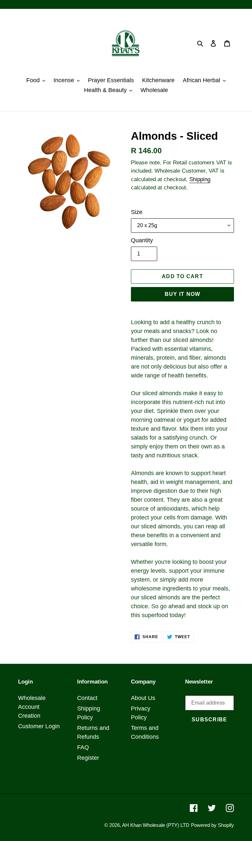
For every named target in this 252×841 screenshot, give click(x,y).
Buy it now (182, 294)
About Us (143, 698)
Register (88, 758)
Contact (87, 698)
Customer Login (39, 726)
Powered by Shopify (212, 825)
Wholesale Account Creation (32, 707)
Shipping (199, 179)
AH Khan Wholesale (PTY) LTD (155, 825)
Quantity (142, 240)
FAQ (83, 747)
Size (136, 212)
